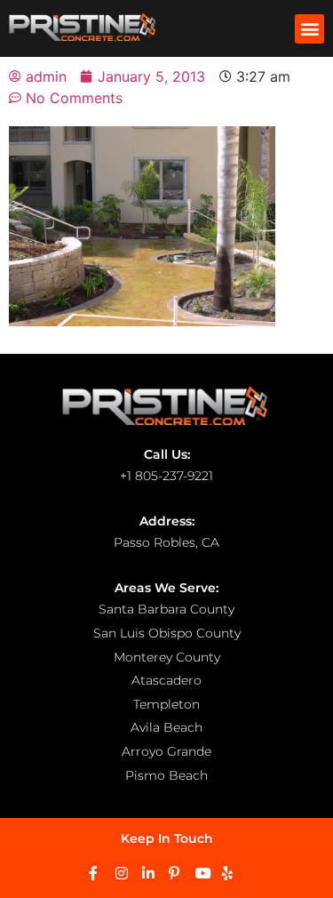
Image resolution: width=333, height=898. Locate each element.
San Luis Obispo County (167, 633)
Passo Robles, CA (166, 542)
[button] (309, 29)
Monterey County (167, 657)
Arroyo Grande (166, 751)
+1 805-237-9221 (166, 476)
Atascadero (166, 680)
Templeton (166, 704)
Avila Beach (166, 727)
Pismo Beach (166, 775)
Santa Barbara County (166, 609)
